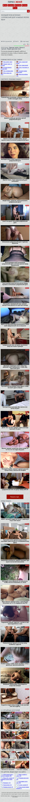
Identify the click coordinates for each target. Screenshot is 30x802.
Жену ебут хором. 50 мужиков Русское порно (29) (7, 779)
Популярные (11, 5)
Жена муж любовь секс (22, 75)
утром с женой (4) (23, 785)
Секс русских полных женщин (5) (22, 787)
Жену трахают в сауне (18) (21, 775)
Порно (15, 2)
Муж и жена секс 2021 (6, 73)
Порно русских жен (14, 49)
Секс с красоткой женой (21, 62)
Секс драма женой (23, 65)
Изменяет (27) (7, 783)
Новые (5, 5)
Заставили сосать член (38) (22, 782)
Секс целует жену (7, 62)
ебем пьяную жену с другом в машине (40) (7, 775)
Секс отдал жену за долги (22, 68)
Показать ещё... (15, 497)
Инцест (15, 8)
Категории (25, 5)
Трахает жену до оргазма (6, 64)
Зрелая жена (14, 47)
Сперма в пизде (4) (8, 787)
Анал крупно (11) (7, 785)
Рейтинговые (18, 5)
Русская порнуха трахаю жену (6, 68)
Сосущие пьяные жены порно (21, 71)
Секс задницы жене (8, 71)
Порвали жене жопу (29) (22, 778)
